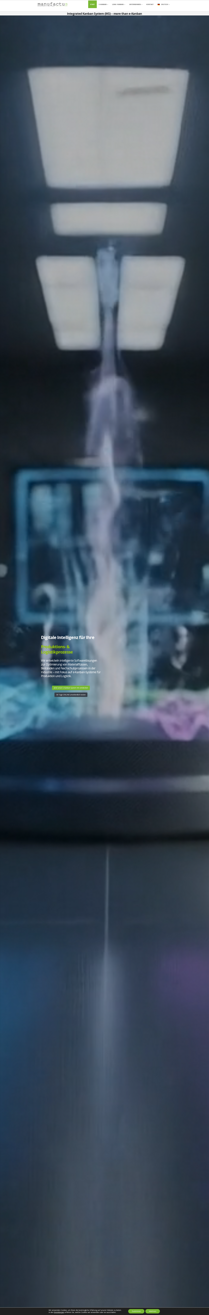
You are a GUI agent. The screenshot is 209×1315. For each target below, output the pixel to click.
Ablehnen (152, 1311)
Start (92, 4)
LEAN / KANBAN (118, 4)
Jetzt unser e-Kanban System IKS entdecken (71, 688)
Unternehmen (135, 4)
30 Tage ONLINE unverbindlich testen (71, 695)
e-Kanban (103, 4)
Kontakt (150, 4)
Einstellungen (59, 1312)
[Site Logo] (52, 4)
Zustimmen (136, 1311)
